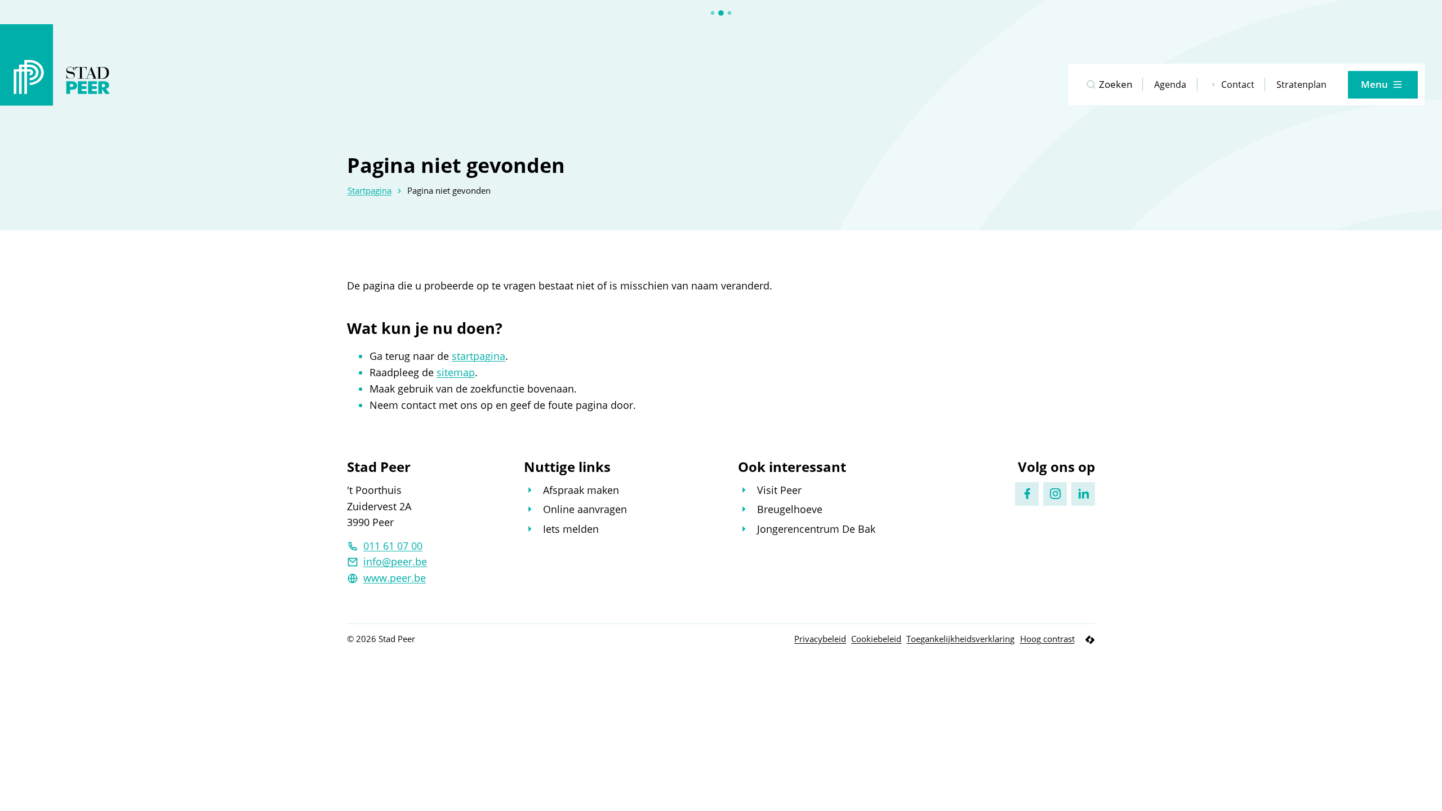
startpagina (478, 356)
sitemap (456, 372)
